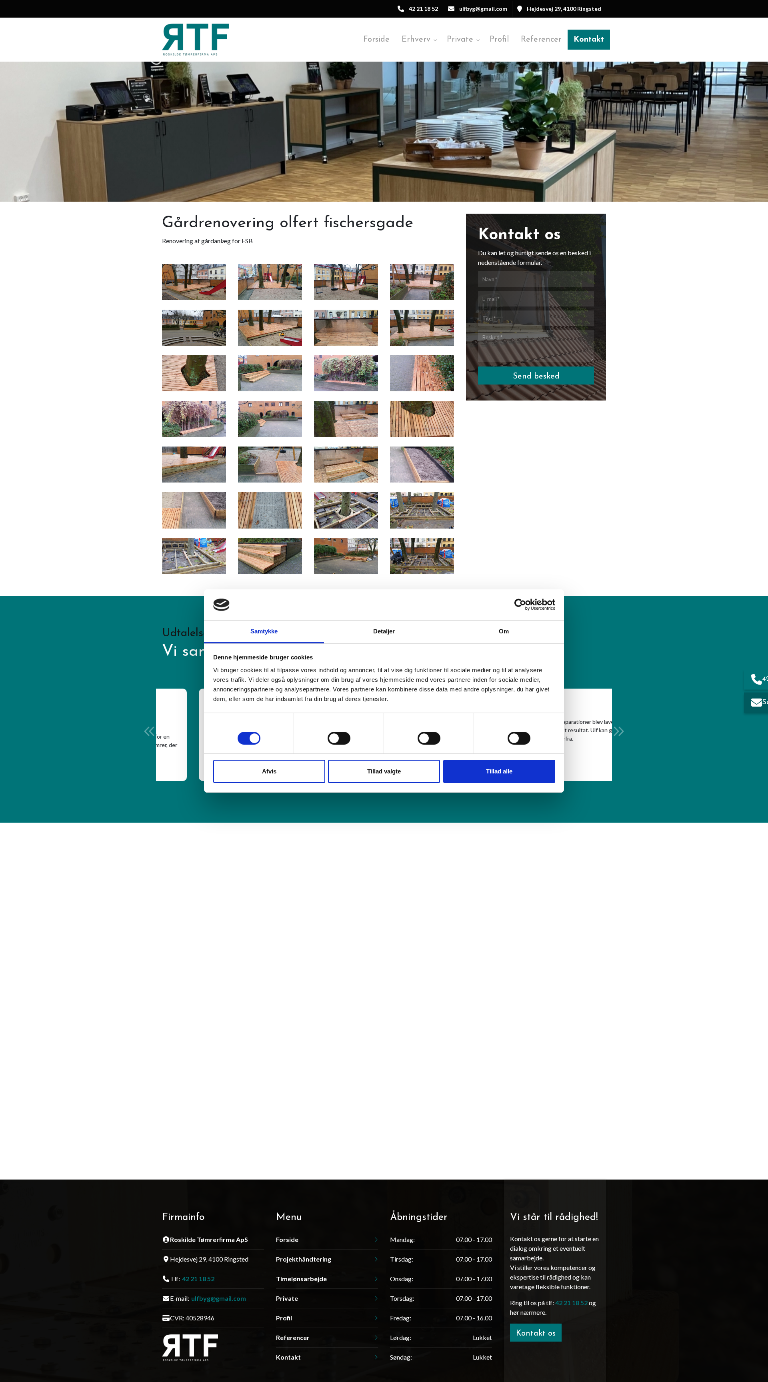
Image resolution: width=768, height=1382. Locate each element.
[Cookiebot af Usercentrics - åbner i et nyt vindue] (520, 605)
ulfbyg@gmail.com (483, 8)
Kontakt (288, 1357)
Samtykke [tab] (264, 631)
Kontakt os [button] (536, 1334)
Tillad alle (499, 771)
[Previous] (149, 731)
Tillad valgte (384, 771)
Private (287, 1298)
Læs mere (203, 756)
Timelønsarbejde (301, 1279)
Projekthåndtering (303, 1259)
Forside (287, 1239)
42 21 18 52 (423, 8)
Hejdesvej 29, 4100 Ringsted (564, 8)
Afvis (269, 771)
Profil (284, 1318)
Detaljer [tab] (384, 631)
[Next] (618, 731)
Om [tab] (504, 631)
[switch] (339, 739)
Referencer (293, 1337)
